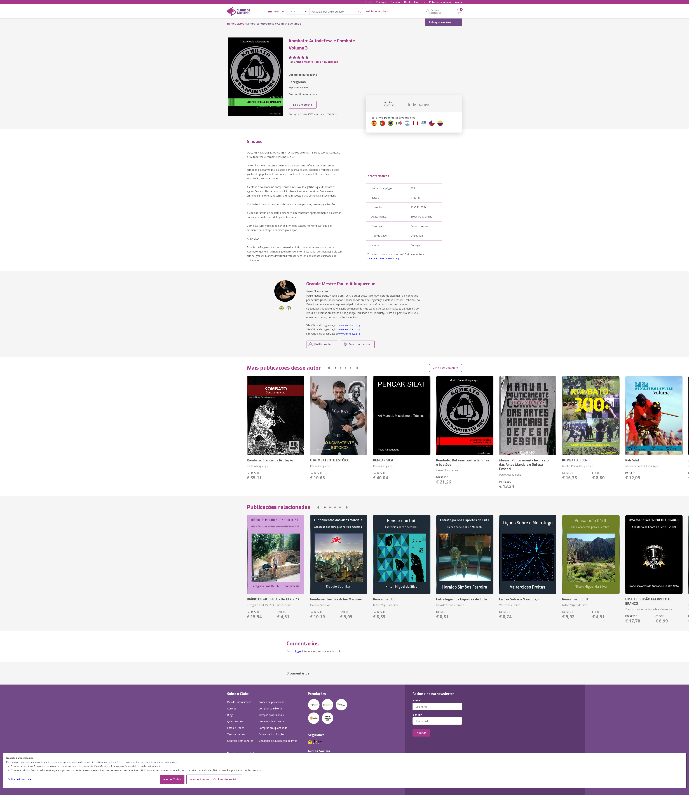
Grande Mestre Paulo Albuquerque (316, 61)
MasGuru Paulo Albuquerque (641, 466)
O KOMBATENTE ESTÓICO (330, 460)
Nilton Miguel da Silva (385, 605)
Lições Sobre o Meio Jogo (519, 599)
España (395, 2)
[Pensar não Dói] (401, 554)
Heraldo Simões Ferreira (450, 605)
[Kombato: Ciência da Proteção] (275, 415)
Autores (231, 708)
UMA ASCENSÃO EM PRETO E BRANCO (647, 601)
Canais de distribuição (271, 734)
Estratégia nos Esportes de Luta (461, 599)
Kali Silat (632, 460)
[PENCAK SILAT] (401, 415)
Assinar (421, 732)
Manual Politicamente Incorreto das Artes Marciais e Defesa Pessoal (524, 464)
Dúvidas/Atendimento (239, 702)
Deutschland (411, 2)
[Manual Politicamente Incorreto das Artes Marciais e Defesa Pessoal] (527, 415)
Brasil (368, 2)
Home (231, 23)
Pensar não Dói (384, 599)
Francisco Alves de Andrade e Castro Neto (649, 609)
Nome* (417, 700)
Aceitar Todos (172, 779)
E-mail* (417, 714)
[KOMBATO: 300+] (590, 415)
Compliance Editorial (270, 708)
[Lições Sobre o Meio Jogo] (527, 554)
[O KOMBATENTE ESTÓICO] (338, 415)
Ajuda (458, 2)
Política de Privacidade (20, 779)
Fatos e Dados (235, 728)
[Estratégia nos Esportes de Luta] (464, 554)
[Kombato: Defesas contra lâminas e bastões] (464, 415)
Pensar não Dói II (575, 599)
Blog (230, 715)
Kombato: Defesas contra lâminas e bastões (462, 462)
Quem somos (235, 721)
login (298, 651)
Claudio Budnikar (320, 605)
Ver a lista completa (445, 368)
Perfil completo (323, 344)
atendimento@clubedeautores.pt (383, 258)
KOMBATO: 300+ (575, 460)
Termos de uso (236, 734)
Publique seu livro (440, 2)
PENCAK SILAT (384, 460)
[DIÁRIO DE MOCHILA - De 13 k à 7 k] (275, 554)
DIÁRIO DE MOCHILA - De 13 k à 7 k (273, 599)
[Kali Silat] (654, 415)
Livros (240, 23)
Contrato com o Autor (240, 740)
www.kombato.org (349, 325)
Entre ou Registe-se (435, 11)
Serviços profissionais (271, 715)
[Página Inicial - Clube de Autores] (238, 12)
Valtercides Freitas (509, 605)
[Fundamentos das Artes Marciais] (338, 554)
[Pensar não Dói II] (590, 554)
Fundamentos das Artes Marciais (336, 599)
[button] (328, 367)
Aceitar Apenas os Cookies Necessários (214, 779)
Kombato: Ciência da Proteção (270, 460)
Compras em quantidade (273, 728)
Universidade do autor (271, 721)
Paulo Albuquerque (258, 466)
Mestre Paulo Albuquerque (577, 466)
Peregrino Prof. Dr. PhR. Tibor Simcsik (269, 605)
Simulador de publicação (278, 740)
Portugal (381, 2)
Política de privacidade (271, 702)
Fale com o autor (359, 344)
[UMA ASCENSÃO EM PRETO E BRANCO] (654, 554)
